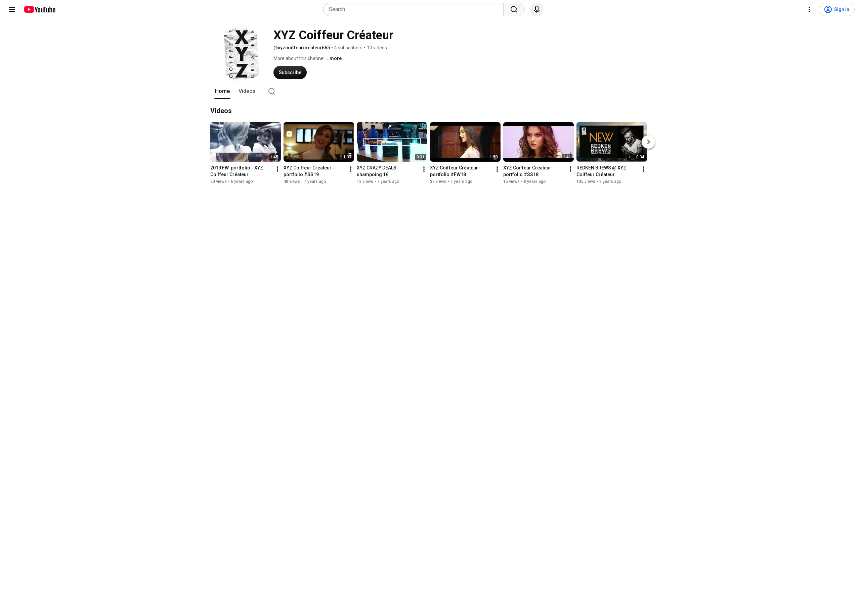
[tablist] (430, 91)
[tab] (222, 91)
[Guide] (12, 9)
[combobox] (415, 9)
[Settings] (809, 9)
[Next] (648, 142)
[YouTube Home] (39, 9)
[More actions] (277, 169)
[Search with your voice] (537, 9)
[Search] (514, 9)
